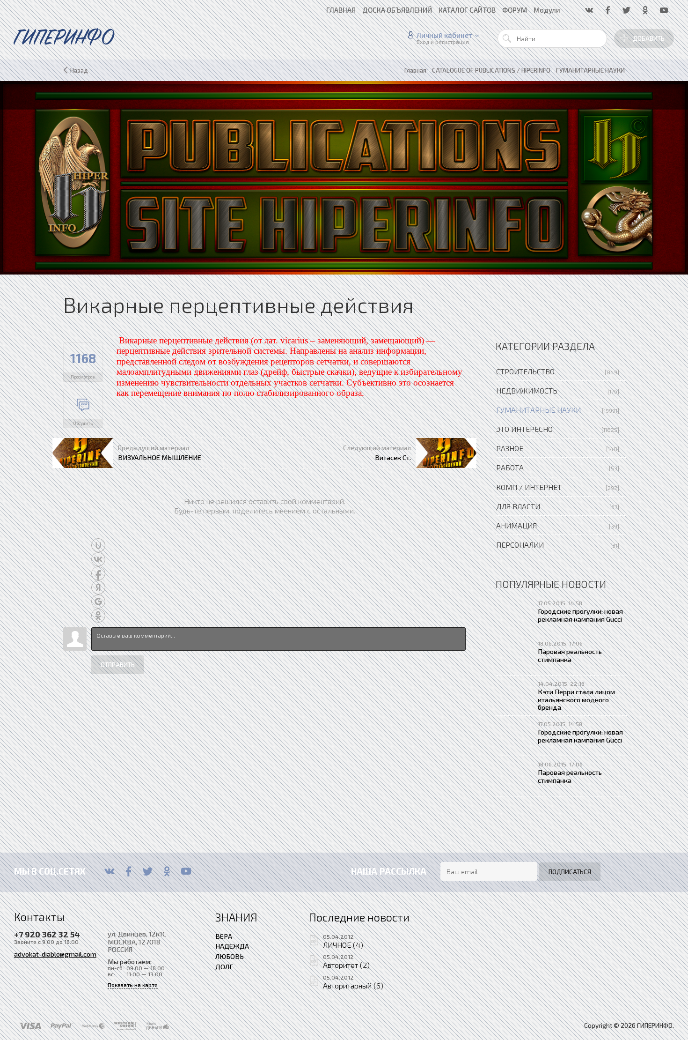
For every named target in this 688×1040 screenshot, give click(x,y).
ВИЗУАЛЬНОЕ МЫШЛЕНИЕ (159, 457)
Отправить (118, 665)
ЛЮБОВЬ (229, 956)
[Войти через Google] (98, 601)
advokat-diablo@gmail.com (55, 954)
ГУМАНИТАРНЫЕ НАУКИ (538, 409)
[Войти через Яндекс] (98, 587)
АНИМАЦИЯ (516, 525)
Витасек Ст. (393, 457)
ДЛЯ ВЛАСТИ (518, 506)
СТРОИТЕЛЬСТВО (525, 371)
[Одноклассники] (166, 871)
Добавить (649, 38)
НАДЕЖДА (232, 946)
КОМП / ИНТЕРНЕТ (529, 487)
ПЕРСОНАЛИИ (520, 544)
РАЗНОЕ (509, 448)
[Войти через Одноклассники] (98, 616)
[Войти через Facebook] (98, 573)
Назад (79, 70)
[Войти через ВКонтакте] (98, 559)
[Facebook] (128, 871)
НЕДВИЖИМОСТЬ (526, 390)
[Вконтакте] (109, 871)
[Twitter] (147, 871)
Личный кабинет (444, 35)
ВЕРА (223, 936)
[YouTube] (186, 871)
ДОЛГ (224, 966)
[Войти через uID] (98, 545)
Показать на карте (133, 985)
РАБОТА (510, 467)
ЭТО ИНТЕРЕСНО (524, 428)
